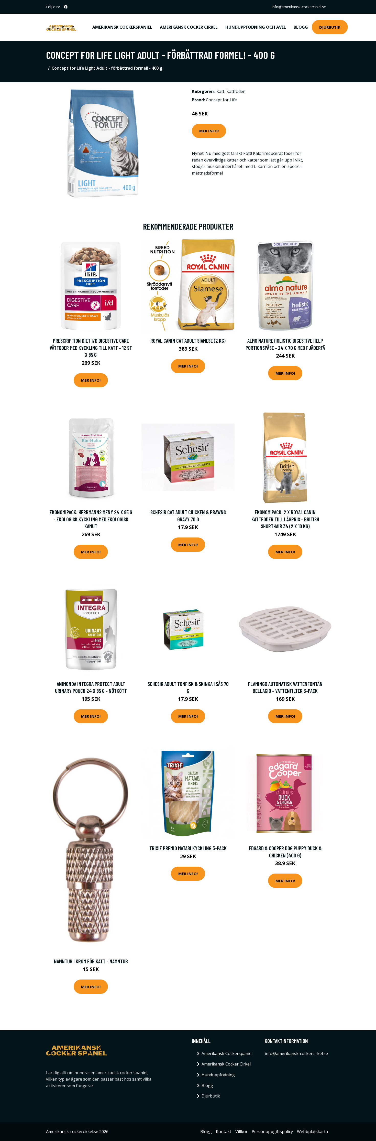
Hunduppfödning (218, 1075)
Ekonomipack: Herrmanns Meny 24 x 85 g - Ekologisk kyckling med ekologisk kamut (91, 519)
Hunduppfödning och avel (255, 27)
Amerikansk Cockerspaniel (122, 27)
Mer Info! (209, 130)
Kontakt (223, 1131)
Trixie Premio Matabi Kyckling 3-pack (188, 848)
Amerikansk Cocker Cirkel (189, 27)
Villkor (241, 1131)
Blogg (301, 27)
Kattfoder (235, 91)
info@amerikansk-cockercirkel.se (299, 6)
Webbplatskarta (312, 1131)
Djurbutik (329, 27)
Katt (220, 91)
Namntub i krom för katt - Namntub (91, 961)
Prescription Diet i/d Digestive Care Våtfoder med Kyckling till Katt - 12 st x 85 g (91, 347)
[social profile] (66, 7)
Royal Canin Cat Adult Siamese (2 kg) (188, 340)
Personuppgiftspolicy (272, 1131)
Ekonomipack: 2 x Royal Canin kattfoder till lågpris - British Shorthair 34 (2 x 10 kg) (285, 519)
